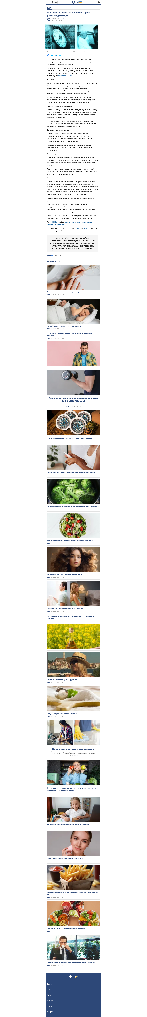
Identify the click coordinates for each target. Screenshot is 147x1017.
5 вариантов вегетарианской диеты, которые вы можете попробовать (70, 541)
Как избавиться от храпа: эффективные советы (64, 326)
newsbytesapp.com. (65, 76)
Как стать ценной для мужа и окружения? (62, 680)
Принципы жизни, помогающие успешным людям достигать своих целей (71, 963)
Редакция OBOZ (55, 18)
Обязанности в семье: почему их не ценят (73, 749)
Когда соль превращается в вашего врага (62, 714)
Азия (49, 995)
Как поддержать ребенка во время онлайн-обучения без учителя (68, 824)
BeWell (62, 18)
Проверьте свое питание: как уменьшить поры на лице (65, 858)
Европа (49, 984)
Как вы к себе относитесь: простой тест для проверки (64, 574)
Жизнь (49, 1006)
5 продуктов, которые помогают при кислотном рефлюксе (66, 929)
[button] (71, 36)
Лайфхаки (50, 1012)
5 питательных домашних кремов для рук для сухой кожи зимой (70, 292)
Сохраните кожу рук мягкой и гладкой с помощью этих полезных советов (71, 472)
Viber (85, 228)
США (49, 989)
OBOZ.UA (55, 222)
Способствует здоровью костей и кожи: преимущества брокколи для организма (73, 506)
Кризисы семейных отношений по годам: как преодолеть (65, 609)
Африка (50, 1000)
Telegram (78, 228)
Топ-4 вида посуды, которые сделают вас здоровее (69, 438)
